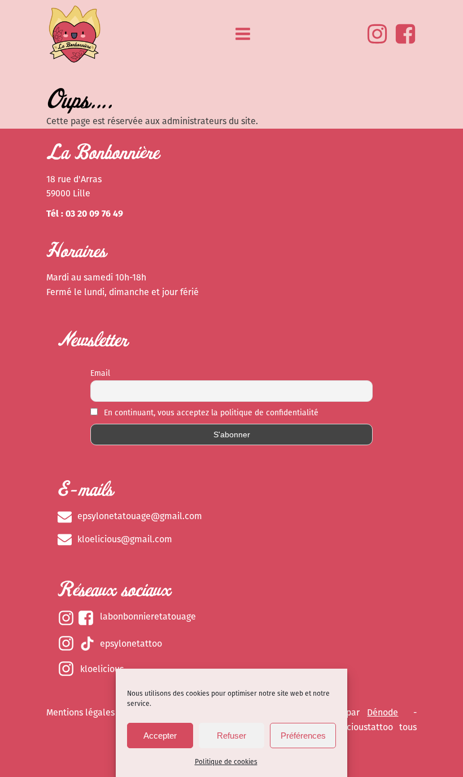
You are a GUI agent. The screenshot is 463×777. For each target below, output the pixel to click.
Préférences (303, 735)
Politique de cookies (226, 762)
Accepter (160, 735)
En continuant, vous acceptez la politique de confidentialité (210, 413)
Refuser (231, 735)
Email (100, 373)
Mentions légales (80, 712)
